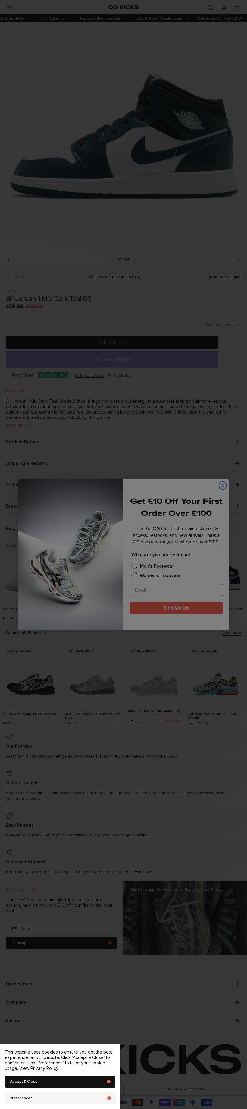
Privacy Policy (44, 1068)
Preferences (21, 1098)
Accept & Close (24, 1081)
